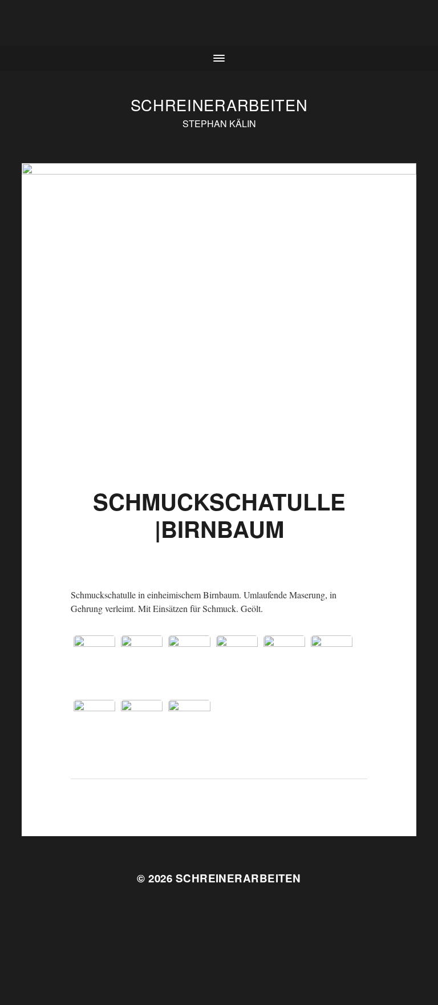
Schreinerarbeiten (219, 105)
